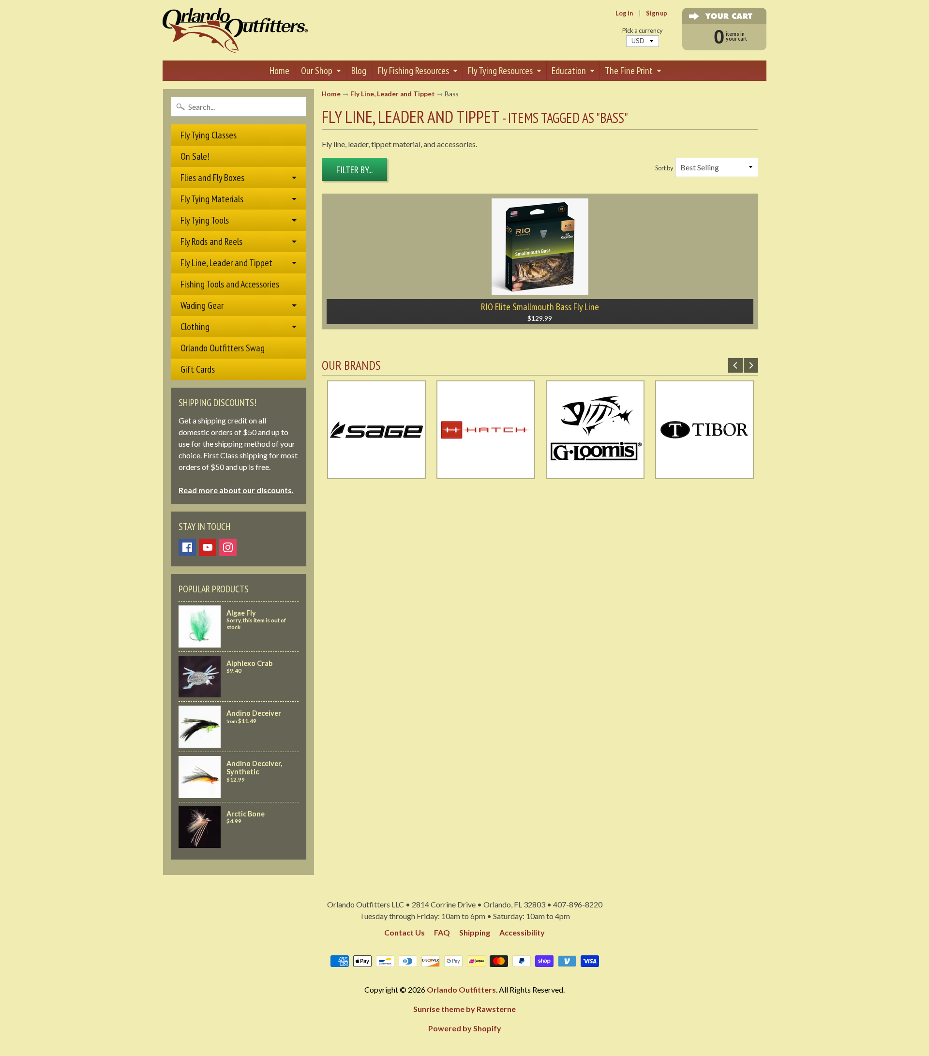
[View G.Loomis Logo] (595, 473)
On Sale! (195, 156)
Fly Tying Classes (208, 135)
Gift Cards (197, 369)
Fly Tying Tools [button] (204, 220)
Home (279, 70)
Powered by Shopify (464, 1028)
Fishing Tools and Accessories (229, 284)
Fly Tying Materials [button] (211, 199)
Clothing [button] (195, 326)
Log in (624, 13)
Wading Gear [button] (202, 305)
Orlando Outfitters (461, 989)
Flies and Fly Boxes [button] (212, 177)
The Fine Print (629, 70)
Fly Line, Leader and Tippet (392, 94)
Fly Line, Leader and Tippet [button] (226, 262)
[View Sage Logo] (376, 473)
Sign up (656, 13)
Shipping (474, 932)
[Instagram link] (228, 547)
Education (569, 70)
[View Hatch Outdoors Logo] (485, 473)
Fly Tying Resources (500, 70)
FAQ (442, 932)
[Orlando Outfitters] (235, 30)
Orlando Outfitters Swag (222, 348)
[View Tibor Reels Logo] (704, 473)
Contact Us (404, 932)
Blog (358, 70)
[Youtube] (207, 547)
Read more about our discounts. (236, 490)
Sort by (664, 168)
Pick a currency (642, 30)
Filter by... (354, 170)
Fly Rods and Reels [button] (211, 241)
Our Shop (316, 70)
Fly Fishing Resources (413, 70)
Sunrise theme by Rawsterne (464, 1008)
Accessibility (522, 932)
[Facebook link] (187, 547)
